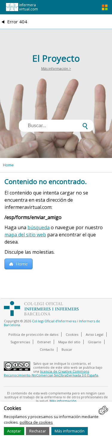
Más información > (56, 68)
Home (8, 165)
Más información (70, 431)
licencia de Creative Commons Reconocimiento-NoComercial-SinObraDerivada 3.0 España (51, 373)
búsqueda (38, 227)
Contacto (47, 349)
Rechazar (37, 431)
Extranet (44, 342)
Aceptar (14, 431)
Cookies (72, 334)
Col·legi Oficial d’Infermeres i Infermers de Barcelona (52, 323)
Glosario (94, 342)
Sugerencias (20, 342)
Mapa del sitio (69, 342)
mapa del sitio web (25, 234)
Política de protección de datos (33, 334)
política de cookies (36, 422)
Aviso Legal (94, 334)
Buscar (67, 349)
